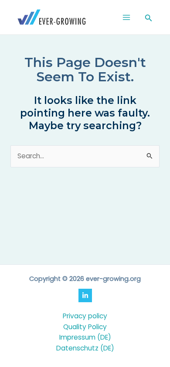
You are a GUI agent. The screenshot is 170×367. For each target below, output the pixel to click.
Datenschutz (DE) (85, 348)
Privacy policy (85, 315)
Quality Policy (85, 326)
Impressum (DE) (85, 337)
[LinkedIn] (85, 295)
